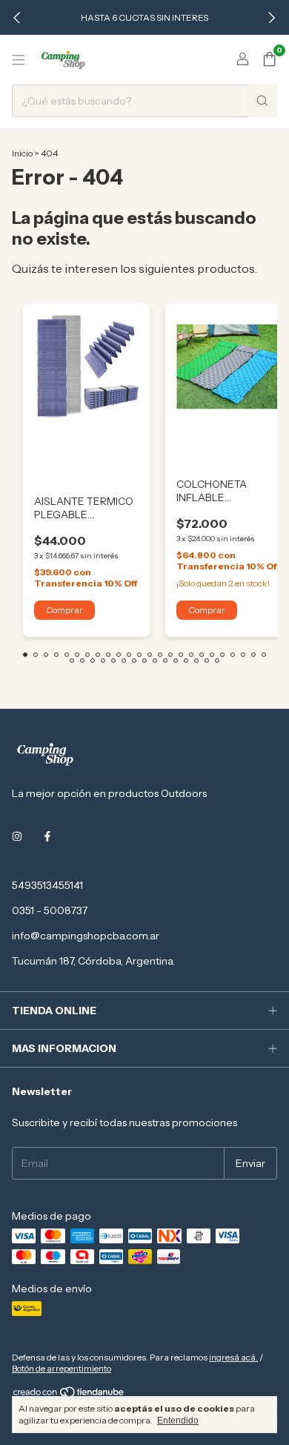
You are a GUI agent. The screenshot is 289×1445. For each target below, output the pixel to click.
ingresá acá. (233, 1357)
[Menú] (18, 60)
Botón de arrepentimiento (61, 1368)
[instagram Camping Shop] (17, 836)
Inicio (22, 153)
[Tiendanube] (69, 1395)
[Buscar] (262, 101)
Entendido (178, 1420)
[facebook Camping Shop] (47, 836)
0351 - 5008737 (49, 910)
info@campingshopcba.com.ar (85, 935)
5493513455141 (47, 885)
